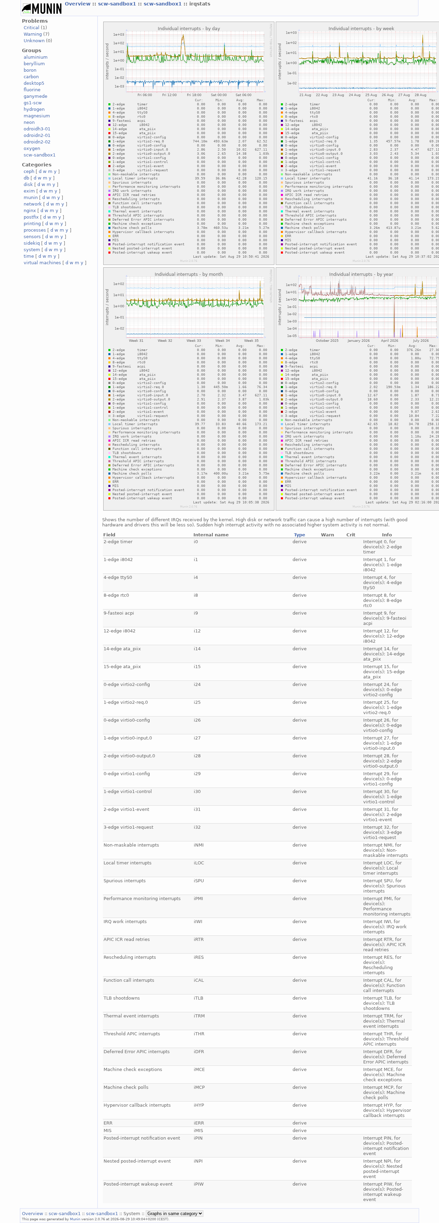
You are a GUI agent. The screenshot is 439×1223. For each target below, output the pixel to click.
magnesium (37, 115)
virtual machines (42, 262)
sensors (32, 236)
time (29, 256)
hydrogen (34, 109)
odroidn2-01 (37, 135)
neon (29, 122)
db (26, 177)
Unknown (34, 40)
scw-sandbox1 (118, 4)
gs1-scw (33, 102)
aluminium (36, 57)
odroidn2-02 (37, 141)
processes (35, 230)
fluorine (32, 89)
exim (29, 191)
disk (28, 184)
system (32, 249)
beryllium (34, 63)
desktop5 (34, 83)
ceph (29, 171)
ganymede (35, 96)
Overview (78, 4)
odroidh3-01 (37, 128)
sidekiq (32, 243)
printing (32, 223)
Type (299, 534)
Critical (31, 27)
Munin (75, 1219)
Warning (33, 34)
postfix (31, 217)
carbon (31, 76)
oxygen (32, 148)
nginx (30, 210)
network (33, 204)
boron (30, 70)
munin (31, 197)
